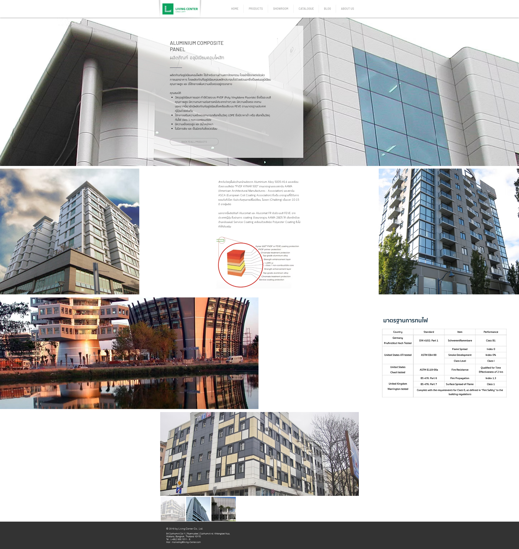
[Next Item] (352, 454)
